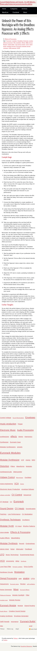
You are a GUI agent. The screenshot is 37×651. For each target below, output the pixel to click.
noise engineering (6, 484)
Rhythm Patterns (29, 526)
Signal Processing (8, 578)
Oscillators (26, 520)
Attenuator (19, 549)
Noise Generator (6, 590)
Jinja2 (17, 629)
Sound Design (6, 508)
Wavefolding (15, 538)
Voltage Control (7, 477)
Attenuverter (17, 472)
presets (19, 447)
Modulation (19, 572)
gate (20, 578)
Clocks (22, 484)
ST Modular (4, 502)
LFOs (27, 44)
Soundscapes (30, 509)
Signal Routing (29, 606)
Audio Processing (25, 430)
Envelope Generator (21, 616)
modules (14, 41)
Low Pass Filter (5, 567)
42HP (18, 48)
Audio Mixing (3, 611)
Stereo (20, 437)
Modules (29, 466)
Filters (13, 466)
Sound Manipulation (18, 418)
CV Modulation (27, 514)
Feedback (28, 549)
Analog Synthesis (6, 616)
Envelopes (30, 417)
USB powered (12, 48)
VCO (2, 561)
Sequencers (4, 584)
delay (17, 561)
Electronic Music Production (10, 489)
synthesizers (4, 437)
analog (26, 578)
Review (23, 584)
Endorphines (30, 544)
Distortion (4, 466)
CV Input (18, 526)
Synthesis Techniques (10, 519)
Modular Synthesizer (9, 460)
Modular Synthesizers (8, 447)
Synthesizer (4, 442)
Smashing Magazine (26, 646)
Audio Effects (5, 538)
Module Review (14, 600)
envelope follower (27, 489)
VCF (22, 460)
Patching (3, 514)
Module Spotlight (18, 595)
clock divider (4, 532)
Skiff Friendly (4, 622)
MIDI (33, 460)
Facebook (16, 12)
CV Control (17, 494)
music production (8, 424)
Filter (27, 595)
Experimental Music (27, 555)
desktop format (11, 46)
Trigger (20, 424)
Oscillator (28, 477)
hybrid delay (11, 44)
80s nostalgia (17, 42)
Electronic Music (8, 430)
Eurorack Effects (24, 589)
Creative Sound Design (17, 611)
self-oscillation (31, 584)
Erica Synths (28, 567)
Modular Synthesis (9, 543)
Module (20, 606)
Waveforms (20, 466)
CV (11, 502)
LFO (2, 554)
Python (5, 640)
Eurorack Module (8, 605)
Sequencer (27, 495)
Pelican (2, 629)
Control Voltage (5, 418)
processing (10, 561)
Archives (24, 9)
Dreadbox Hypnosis (23, 41)
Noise (12, 549)
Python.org (10, 629)
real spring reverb (20, 44)
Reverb (21, 544)
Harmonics (28, 437)
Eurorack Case (15, 442)
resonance (14, 622)
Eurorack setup (14, 584)
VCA (16, 483)
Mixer (16, 589)
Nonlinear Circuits (6, 572)
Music (25, 12)
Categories (13, 9)
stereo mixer (4, 549)
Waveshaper (19, 477)
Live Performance (14, 514)
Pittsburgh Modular (5, 595)
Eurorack (8, 41)
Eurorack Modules (10, 452)
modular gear (4, 600)
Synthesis (23, 561)
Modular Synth (7, 526)
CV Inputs (19, 508)
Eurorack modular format (23, 46)
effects (23, 42)
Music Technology (12, 555)
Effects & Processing (10, 39)
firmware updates (17, 566)
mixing (28, 460)
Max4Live (5, 12)
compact (5, 48)
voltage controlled (5, 495)
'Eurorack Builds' (28, 621)
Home (4, 9)
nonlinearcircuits (6, 472)
